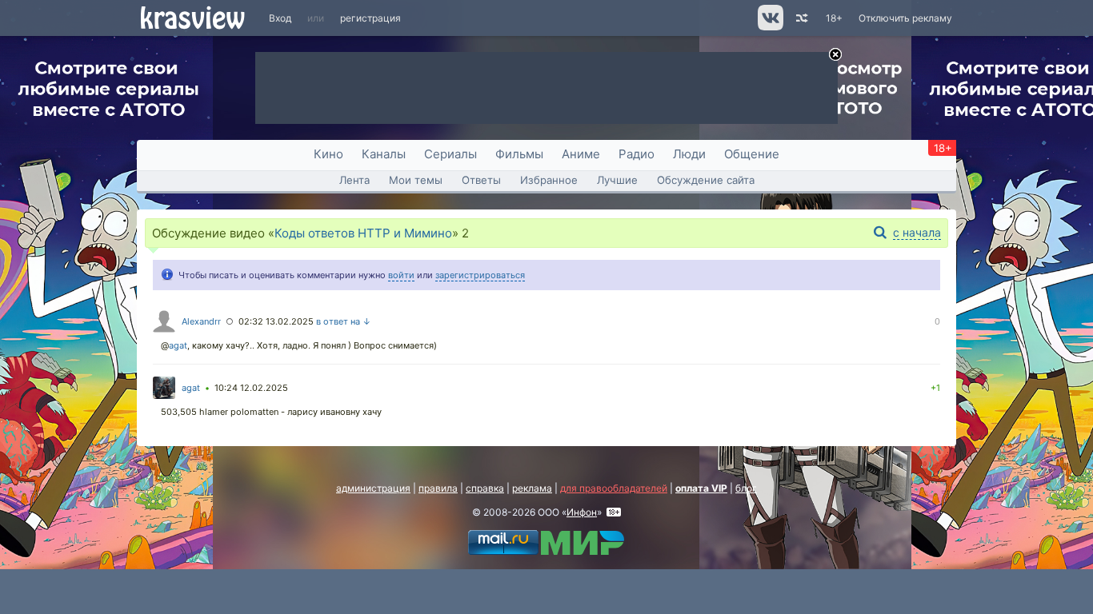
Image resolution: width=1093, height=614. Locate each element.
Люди (689, 153)
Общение (751, 153)
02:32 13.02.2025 (276, 321)
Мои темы (415, 179)
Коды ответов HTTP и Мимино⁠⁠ (363, 233)
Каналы (384, 153)
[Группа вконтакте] (769, 27)
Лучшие (617, 179)
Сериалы (450, 153)
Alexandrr (201, 321)
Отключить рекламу (905, 18)
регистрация (370, 18)
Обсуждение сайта (706, 179)
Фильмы (519, 153)
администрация (373, 488)
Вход (280, 18)
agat (178, 345)
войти (401, 275)
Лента (354, 179)
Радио (637, 153)
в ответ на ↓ (343, 321)
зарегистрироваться (480, 275)
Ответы (481, 179)
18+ (834, 18)
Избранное (549, 179)
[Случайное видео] (800, 18)
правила (438, 488)
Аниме (581, 153)
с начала (917, 232)
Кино (328, 153)
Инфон (582, 512)
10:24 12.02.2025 (251, 387)
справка (485, 488)
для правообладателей (613, 488)
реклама (532, 488)
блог (746, 488)
